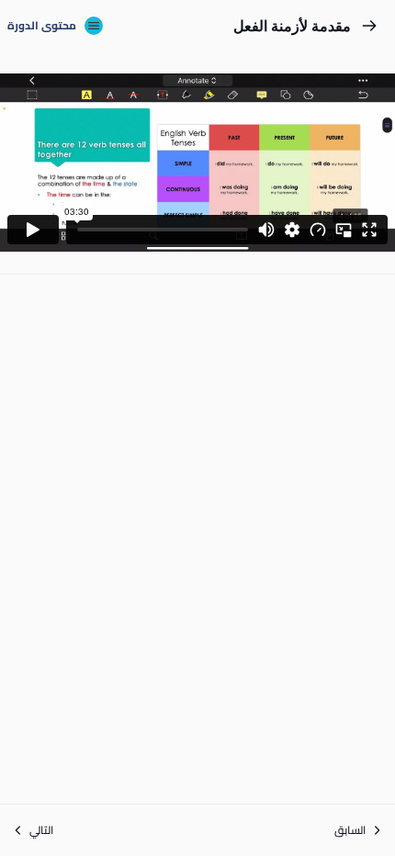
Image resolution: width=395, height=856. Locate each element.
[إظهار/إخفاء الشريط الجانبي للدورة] (93, 25)
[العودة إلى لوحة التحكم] (369, 25)
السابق (350, 829)
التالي (41, 829)
